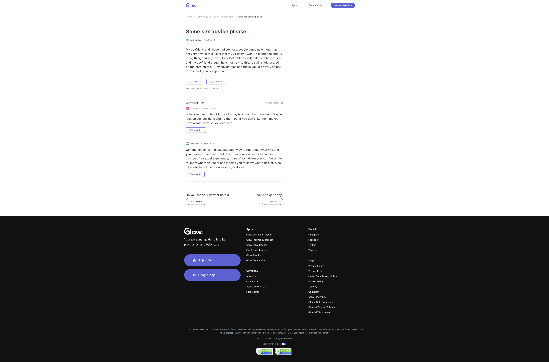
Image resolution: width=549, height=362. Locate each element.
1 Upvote (196, 81)
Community (202, 16)
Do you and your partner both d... (208, 195)
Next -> (272, 201)
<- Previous (196, 201)
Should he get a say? (269, 195)
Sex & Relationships (223, 16)
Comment (217, 81)
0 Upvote (196, 174)
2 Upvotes (197, 130)
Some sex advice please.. (250, 16)
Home (189, 16)
